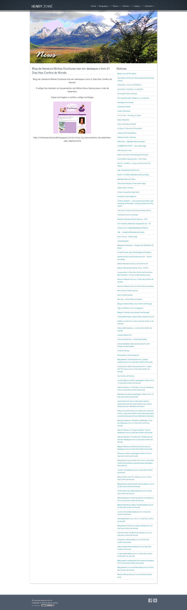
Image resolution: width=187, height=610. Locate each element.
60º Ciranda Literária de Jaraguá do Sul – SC (134, 224)
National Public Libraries (126, 137)
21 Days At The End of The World (129, 128)
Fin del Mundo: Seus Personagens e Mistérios (134, 252)
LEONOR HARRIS (123, 107)
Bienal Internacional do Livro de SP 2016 (132, 264)
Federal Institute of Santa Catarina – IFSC (132, 219)
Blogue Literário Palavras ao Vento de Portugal (134, 304)
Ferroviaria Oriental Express (127, 291)
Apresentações (123, 241)
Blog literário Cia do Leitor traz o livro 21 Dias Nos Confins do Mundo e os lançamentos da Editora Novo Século (135, 463)
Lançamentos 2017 (124, 335)
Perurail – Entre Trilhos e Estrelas (129, 299)
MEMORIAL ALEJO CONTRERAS (129, 85)
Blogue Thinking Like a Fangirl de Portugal (133, 312)
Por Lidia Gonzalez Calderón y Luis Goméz (133, 98)
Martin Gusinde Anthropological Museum (133, 155)
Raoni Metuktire (123, 120)
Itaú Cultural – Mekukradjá (127, 237)
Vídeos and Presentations (126, 133)
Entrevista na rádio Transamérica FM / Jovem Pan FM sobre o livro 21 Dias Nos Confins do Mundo (134, 369)
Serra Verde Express (125, 295)
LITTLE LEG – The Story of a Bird (129, 115)
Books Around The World (126, 74)
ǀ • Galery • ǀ (137, 6)
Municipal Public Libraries (127, 94)
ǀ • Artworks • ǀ (149, 6)
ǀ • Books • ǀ (126, 6)
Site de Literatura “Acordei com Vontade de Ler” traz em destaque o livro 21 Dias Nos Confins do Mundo (135, 439)
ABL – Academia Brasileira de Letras (131, 232)
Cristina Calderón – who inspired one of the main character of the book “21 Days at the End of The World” (135, 203)
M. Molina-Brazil (46, 603)
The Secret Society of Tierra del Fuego (131, 183)
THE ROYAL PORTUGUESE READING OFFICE (134, 210)
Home (93, 6)
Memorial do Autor (124, 150)
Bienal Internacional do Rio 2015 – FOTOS (132, 268)
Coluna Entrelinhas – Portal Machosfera (132, 339)
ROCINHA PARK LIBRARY (126, 197)
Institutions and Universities (127, 215)
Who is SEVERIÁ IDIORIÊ (126, 124)
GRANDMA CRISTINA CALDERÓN (130, 89)
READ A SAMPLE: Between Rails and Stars (133, 175)
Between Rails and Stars (126, 179)
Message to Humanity (125, 102)
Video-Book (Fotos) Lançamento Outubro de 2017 (135, 317)
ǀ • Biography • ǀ (103, 6)
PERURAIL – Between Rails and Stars (131, 142)
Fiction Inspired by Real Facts (128, 192)
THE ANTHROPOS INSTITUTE (128, 170)
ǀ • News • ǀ (115, 6)
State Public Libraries (125, 188)
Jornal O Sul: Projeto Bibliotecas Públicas (132, 228)
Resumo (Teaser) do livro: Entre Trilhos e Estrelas (135, 286)
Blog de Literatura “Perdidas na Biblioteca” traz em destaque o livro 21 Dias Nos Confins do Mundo (134, 423)
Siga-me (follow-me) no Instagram (130, 308)
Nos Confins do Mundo (125, 376)
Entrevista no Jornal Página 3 (128, 355)
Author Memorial (123, 111)
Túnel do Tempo (123, 351)
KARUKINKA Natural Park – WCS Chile (131, 159)
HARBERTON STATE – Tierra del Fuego (131, 146)
